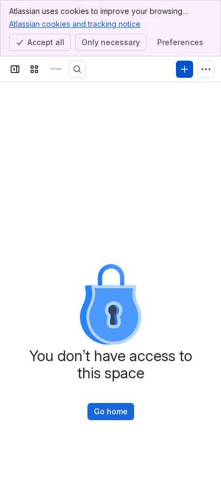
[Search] (77, 69)
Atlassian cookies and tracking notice (75, 23)
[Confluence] (55, 69)
